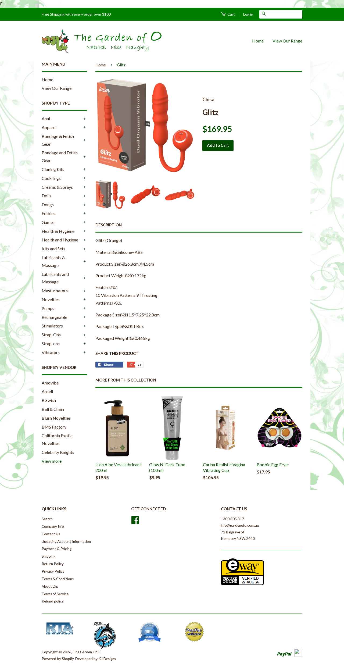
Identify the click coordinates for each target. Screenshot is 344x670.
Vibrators (51, 352)
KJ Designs (107, 659)
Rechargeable (54, 317)
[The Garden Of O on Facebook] (135, 522)
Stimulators (52, 325)
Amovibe (50, 382)
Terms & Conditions (58, 579)
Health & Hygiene (58, 231)
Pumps (48, 308)
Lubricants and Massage (55, 278)
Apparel (49, 127)
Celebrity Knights (58, 452)
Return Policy (53, 564)
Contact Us (51, 534)
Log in (248, 14)
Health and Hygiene (60, 239)
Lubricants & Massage (53, 261)
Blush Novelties (56, 417)
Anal (46, 118)
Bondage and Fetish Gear (60, 156)
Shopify (68, 659)
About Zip (50, 586)
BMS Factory (54, 426)
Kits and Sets (53, 248)
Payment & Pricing (56, 549)
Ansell (47, 391)
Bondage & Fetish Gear (58, 140)
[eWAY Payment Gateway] (242, 584)
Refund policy (53, 601)
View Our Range (287, 40)
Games (48, 222)
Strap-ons (51, 343)
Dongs (48, 204)
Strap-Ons (51, 334)
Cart (231, 14)
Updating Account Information (66, 541)
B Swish (49, 400)
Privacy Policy (53, 571)
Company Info (53, 526)
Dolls (46, 195)
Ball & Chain (53, 409)
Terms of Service (55, 594)
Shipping (48, 556)
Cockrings (51, 178)
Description (108, 224)
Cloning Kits (53, 169)
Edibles (48, 213)
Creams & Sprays (57, 187)
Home (258, 40)
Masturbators (55, 290)
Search (47, 519)
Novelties (51, 299)
